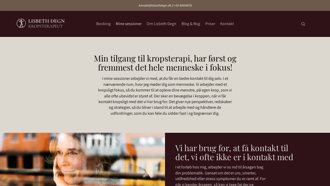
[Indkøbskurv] (314, 24)
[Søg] (303, 24)
